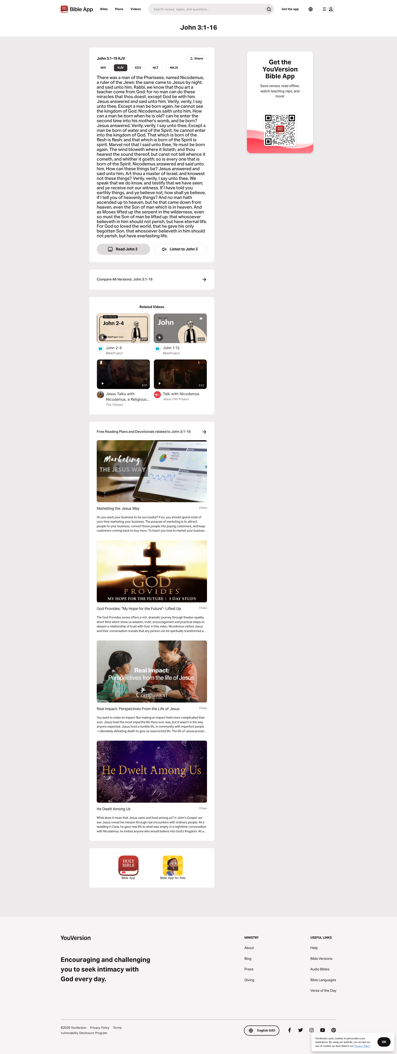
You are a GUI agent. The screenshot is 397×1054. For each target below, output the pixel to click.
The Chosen (114, 404)
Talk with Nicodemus (185, 393)
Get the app (290, 9)
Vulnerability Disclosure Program (84, 1033)
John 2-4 (118, 347)
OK (384, 1042)
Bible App (128, 878)
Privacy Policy (99, 1027)
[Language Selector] (310, 9)
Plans (119, 9)
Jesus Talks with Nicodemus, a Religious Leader (126, 396)
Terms (117, 1027)
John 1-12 (176, 347)
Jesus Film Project (176, 399)
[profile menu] (327, 9)
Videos (135, 9)
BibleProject (114, 353)
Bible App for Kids (173, 878)
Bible (104, 9)
